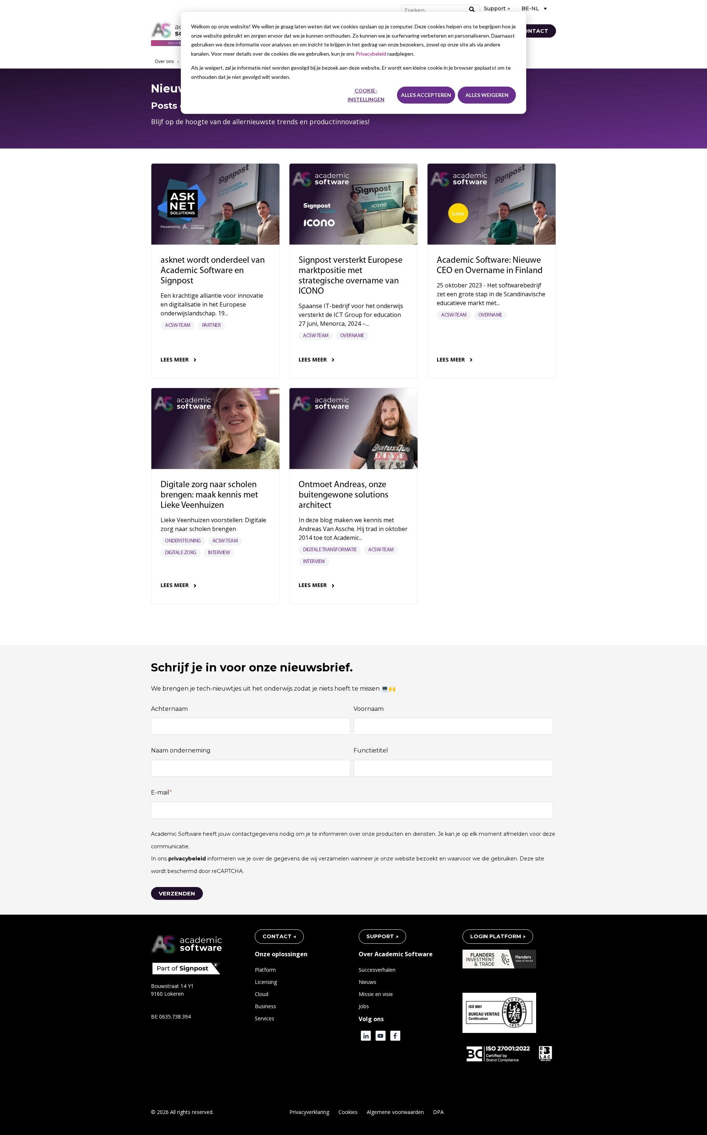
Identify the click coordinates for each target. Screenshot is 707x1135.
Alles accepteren (426, 95)
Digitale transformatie (329, 550)
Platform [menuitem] (265, 969)
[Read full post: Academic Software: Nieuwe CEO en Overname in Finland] (492, 204)
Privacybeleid (371, 53)
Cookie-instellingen (366, 95)
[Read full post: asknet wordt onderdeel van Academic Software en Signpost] (215, 204)
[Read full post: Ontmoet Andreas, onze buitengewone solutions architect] (353, 428)
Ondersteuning (183, 541)
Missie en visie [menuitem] (376, 994)
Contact (533, 31)
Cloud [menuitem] (261, 994)
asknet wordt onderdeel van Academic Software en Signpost (213, 271)
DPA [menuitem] (438, 1111)
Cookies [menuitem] (348, 1111)
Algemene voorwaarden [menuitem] (395, 1111)
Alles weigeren (487, 95)
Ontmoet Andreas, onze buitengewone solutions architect (343, 495)
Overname (352, 336)
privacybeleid (187, 858)
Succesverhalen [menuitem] (377, 969)
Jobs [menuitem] (364, 1006)
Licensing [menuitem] (266, 981)
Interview (219, 553)
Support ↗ (497, 8)
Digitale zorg (180, 553)
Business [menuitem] (265, 1006)
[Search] (472, 10)
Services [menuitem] (264, 1018)
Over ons (164, 61)
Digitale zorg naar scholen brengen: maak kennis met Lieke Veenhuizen (209, 495)
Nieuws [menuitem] (367, 981)
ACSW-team (177, 325)
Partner (211, 325)
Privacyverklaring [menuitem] (309, 1111)
